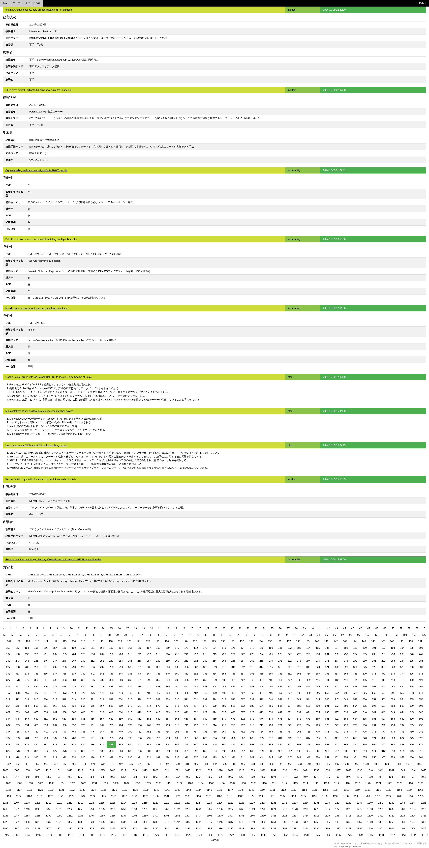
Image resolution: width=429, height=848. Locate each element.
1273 (295, 809)
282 (383, 660)
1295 (102, 815)
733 (393, 725)
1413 (81, 834)
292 (55, 667)
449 (261, 686)
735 (412, 725)
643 (393, 712)
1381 (166, 828)
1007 (16, 770)
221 (233, 654)
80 (205, 634)
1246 (5, 809)
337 (55, 673)
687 (383, 718)
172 (196, 647)
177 (243, 647)
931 (139, 757)
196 (421, 647)
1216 (112, 802)
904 (309, 751)
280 (365, 660)
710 (177, 725)
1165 (420, 789)
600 (412, 705)
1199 (356, 796)
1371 (59, 828)
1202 (388, 796)
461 (374, 686)
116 (92, 641)
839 (121, 744)
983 (206, 764)
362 (290, 673)
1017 (123, 770)
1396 (327, 828)
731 (374, 725)
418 (393, 680)
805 (224, 738)
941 (233, 757)
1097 (126, 783)
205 (83, 654)
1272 (284, 809)
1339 (144, 822)
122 (148, 641)
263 (205, 660)
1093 (83, 783)
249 (74, 660)
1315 (316, 815)
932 (149, 757)
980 (178, 764)
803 (205, 738)
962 (9, 764)
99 (358, 634)
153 (17, 647)
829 (27, 744)
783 (18, 738)
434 (121, 686)
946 (280, 757)
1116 (326, 783)
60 (45, 634)
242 (8, 660)
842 (149, 744)
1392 (284, 828)
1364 (413, 822)
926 (92, 757)
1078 (348, 776)
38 (296, 628)
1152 (283, 789)
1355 (316, 822)
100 (367, 634)
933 (158, 757)
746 (92, 731)
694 (27, 725)
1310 (263, 815)
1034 (305, 770)
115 (83, 641)
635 (318, 712)
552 (383, 699)
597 (383, 705)
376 (421, 673)
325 (365, 667)
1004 (409, 764)
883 (111, 751)
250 (83, 660)
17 (127, 628)
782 (8, 738)
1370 (48, 828)
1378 (134, 828)
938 (205, 757)
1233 (295, 802)
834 (74, 744)
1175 (103, 796)
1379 (144, 828)
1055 (102, 776)
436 (139, 686)
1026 (220, 770)
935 (177, 757)
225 (271, 654)
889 (168, 751)
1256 (112, 809)
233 (346, 654)
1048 (26, 776)
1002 (387, 764)
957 (383, 757)
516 (46, 699)
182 (290, 647)
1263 (187, 809)
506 (374, 692)
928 (111, 757)
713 (205, 725)
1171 (61, 796)
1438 (349, 834)
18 (135, 628)
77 (181, 634)
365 (318, 673)
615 (130, 712)
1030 (262, 770)
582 (243, 705)
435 (130, 686)
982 (196, 764)
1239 (359, 802)
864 (355, 744)
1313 (295, 815)
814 (308, 738)
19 (143, 628)
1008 (27, 770)
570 (130, 705)
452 (290, 686)
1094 (94, 783)
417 (383, 680)
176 (233, 647)
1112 (284, 783)
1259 (144, 809)
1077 (338, 776)
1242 (391, 802)
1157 (336, 789)
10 (71, 628)
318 (299, 667)
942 (243, 757)
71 (133, 634)
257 (149, 660)
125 (176, 641)
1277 (338, 809)
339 (74, 673)
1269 (252, 809)
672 (243, 718)
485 (177, 692)
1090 (51, 783)
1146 (219, 789)
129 (214, 641)
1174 (92, 796)
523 (111, 699)
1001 (376, 764)
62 (61, 634)
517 (55, 699)
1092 (73, 783)
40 (312, 628)
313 (252, 667)
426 (46, 686)
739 (27, 731)
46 (360, 628)
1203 (399, 796)
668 (205, 718)
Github (422, 3)
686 (374, 718)
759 (214, 731)
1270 (262, 809)
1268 (241, 809)
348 (158, 673)
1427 (231, 834)
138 (298, 641)
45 (352, 628)
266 (233, 660)
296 (93, 667)
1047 (16, 776)
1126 (8, 789)
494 (262, 692)
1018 (134, 770)
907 (337, 751)
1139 (145, 789)
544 (308, 699)
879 (74, 751)
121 (139, 641)
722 (290, 725)
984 (215, 764)
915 (412, 751)
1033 (295, 770)
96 (334, 634)
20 (151, 628)
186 (327, 647)
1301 (166, 815)
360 (271, 673)
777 (383, 731)
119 (120, 641)
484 (168, 692)
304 (168, 667)
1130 (50, 789)
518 (64, 699)
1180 (156, 796)
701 (93, 725)
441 (186, 686)
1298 (134, 815)
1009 (37, 770)
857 (290, 744)
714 (214, 725)
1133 (82, 789)
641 (374, 712)
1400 (370, 828)
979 (168, 764)
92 (302, 634)
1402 (391, 828)
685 (365, 718)
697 (55, 725)
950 (318, 757)
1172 (71, 796)
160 (83, 647)
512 (8, 699)
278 (346, 660)
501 (327, 692)
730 (365, 725)
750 (130, 731)
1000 (366, 764)
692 (8, 725)
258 (158, 660)
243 (17, 660)
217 (196, 654)
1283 (402, 809)
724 (308, 725)
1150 (262, 789)
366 (327, 673)
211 (139, 654)
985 (225, 764)
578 (205, 705)
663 (158, 718)
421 (421, 680)
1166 (8, 796)
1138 (135, 789)
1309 (252, 815)
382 (55, 680)
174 (214, 647)
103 (395, 634)
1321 (380, 815)
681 (327, 718)
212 (149, 654)
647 (8, 718)
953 (346, 757)
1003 (398, 764)
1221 (166, 802)
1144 (198, 789)
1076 (327, 776)
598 (393, 705)
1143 (188, 789)
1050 (48, 776)
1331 (59, 822)
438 (158, 686)
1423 (188, 834)
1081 (380, 776)
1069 (252, 776)
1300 (155, 815)
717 (243, 725)
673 (252, 718)
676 (280, 718)
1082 (391, 776)
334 (27, 673)
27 (207, 628)
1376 (112, 828)
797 (149, 738)
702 (102, 725)
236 (374, 654)
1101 (169, 783)
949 (308, 757)
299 (121, 667)
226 (280, 654)
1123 (399, 783)
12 (87, 628)
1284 (413, 809)
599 (402, 705)
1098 (137, 783)
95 (326, 634)
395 (177, 680)
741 (46, 731)
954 (355, 757)
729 (355, 725)
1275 (316, 809)
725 (318, 725)
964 (27, 764)
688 (393, 718)
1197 (335, 796)
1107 (232, 783)
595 (365, 705)
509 (402, 692)
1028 (241, 770)
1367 (16, 828)
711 (186, 725)
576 (186, 705)
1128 (29, 789)
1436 (327, 834)
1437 (338, 834)
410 (318, 680)
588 (299, 705)
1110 (264, 783)
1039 (359, 770)
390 (130, 680)
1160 (367, 789)
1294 (91, 815)
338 (64, 673)
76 (173, 634)
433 (111, 686)
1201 (378, 796)
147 (383, 641)
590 (318, 705)
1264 (198, 809)
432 (102, 686)
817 (336, 738)
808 (252, 738)
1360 (370, 822)
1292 (70, 815)
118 (111, 641)
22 (167, 628)
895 (224, 751)
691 (421, 718)
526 (139, 699)
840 (130, 744)
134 (261, 641)
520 (83, 699)
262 (196, 660)
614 (121, 712)
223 (252, 654)
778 (393, 731)
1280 (370, 809)
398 (205, 680)
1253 (80, 809)
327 (383, 667)
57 (20, 634)
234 (355, 654)
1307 (230, 815)
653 (64, 718)
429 (74, 686)
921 (46, 757)
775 (365, 731)
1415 (102, 834)
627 (243, 712)
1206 (5, 802)
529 (168, 699)
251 (92, 660)
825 (412, 738)
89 (278, 634)
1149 (251, 789)
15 (111, 628)
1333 (80, 822)
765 (271, 731)
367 (336, 673)
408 (299, 680)
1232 (284, 802)
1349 (252, 822)
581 (233, 705)
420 (412, 680)
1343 (187, 822)
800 (177, 738)
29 (224, 628)
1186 (219, 796)
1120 (368, 783)
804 (215, 738)
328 (393, 667)
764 (261, 731)
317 (290, 667)
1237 (338, 802)
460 (365, 686)
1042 (391, 770)
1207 (16, 802)
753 (158, 731)
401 (233, 680)
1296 (112, 815)
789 (74, 738)
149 (401, 641)
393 (158, 680)
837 (102, 744)
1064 (198, 776)
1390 (262, 828)
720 (271, 725)
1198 (346, 796)
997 (337, 764)
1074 (305, 776)
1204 (410, 796)
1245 (423, 802)
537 (243, 699)
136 (279, 641)
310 (224, 667)
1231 (273, 802)
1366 (5, 828)
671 (233, 718)
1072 (284, 776)
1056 (112, 776)
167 (149, 647)
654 (74, 718)
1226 (220, 802)
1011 (59, 770)
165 (130, 647)
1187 (229, 796)
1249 (37, 809)
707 (149, 725)
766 (280, 731)
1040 (370, 770)
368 (346, 673)
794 (121, 738)
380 (36, 680)
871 (421, 744)
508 (393, 692)
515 (36, 699)
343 (111, 673)
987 (243, 764)
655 (83, 718)
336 (46, 673)
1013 (80, 770)
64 (77, 634)
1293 (80, 815)
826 (421, 738)
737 (8, 731)
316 (280, 667)
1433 (295, 834)
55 (4, 634)
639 (355, 712)
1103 (190, 783)
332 (8, 673)
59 (37, 634)
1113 (295, 783)
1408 (27, 834)
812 (290, 738)
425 (36, 686)
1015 (102, 770)
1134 (93, 789)
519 (74, 699)
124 (167, 641)
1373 (80, 828)
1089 (40, 783)
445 (224, 686)
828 (17, 744)
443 (205, 686)
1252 (69, 809)
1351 (273, 822)
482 (149, 692)
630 (271, 712)
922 (55, 757)
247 (55, 660)
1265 (209, 809)
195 (412, 647)
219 (214, 654)
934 (168, 757)
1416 (113, 834)
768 (299, 731)
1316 (327, 815)
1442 (392, 834)
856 (280, 744)
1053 (80, 776)
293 (65, 667)
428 (64, 686)
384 (74, 680)
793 (111, 738)
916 (421, 751)
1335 (102, 822)
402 (243, 680)
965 (37, 764)
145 (364, 641)
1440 (370, 834)
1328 (26, 822)
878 (65, 751)
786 (46, 738)
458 (346, 686)
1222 (177, 802)
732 (383, 725)
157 (55, 647)
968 (65, 764)
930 (130, 757)
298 (111, 667)
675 (271, 718)
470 (36, 692)
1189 (251, 796)
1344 (198, 822)
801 (187, 738)
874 (27, 751)
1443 (403, 834)
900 (271, 751)
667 (196, 718)
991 (281, 764)
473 (65, 692)
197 (8, 654)
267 (243, 660)
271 (280, 660)
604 (27, 712)
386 (93, 680)
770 (318, 731)
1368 (26, 828)
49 (384, 628)
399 (215, 680)
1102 (179, 783)
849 (214, 744)
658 (111, 718)
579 (214, 705)
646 (421, 712)
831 (46, 744)
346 (139, 673)
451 (280, 686)
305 (177, 667)
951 (327, 757)
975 (131, 764)
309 (215, 667)
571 (139, 705)
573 (158, 705)
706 (140, 725)
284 (402, 660)
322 (336, 667)
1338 (134, 822)
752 (149, 731)
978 (159, 764)
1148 (240, 789)
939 (214, 757)
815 (318, 738)
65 (85, 634)
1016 (112, 770)
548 (346, 699)
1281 (380, 809)
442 (196, 686)
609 (74, 712)
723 (299, 725)
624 (214, 712)
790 (83, 738)
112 (55, 641)
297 (102, 667)
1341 (166, 822)
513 (17, 699)
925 (83, 757)
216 (186, 654)
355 (224, 673)
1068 (241, 776)
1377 (123, 828)
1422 (177, 834)
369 (355, 673)
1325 (423, 815)
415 (365, 680)
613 (111, 712)
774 (355, 731)
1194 (303, 796)
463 (393, 686)
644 (402, 712)
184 (308, 647)
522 (102, 699)
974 (121, 764)
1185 (208, 796)
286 (421, 660)
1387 (230, 828)
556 (421, 699)
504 (355, 692)
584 (261, 705)
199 (27, 654)
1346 (220, 822)
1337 (123, 822)
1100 (158, 783)
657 (102, 718)
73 (149, 634)
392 (149, 680)
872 (8, 751)
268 (252, 660)
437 (149, 686)
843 (158, 744)
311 (233, 667)
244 (27, 660)
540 (271, 699)
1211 (59, 802)
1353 (295, 822)
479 (121, 692)
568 (111, 705)
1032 (284, 770)
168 (158, 647)
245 (36, 660)
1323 (402, 815)
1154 (304, 789)
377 (8, 680)
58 (28, 634)
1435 (317, 834)
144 (354, 641)
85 (246, 634)
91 (294, 634)
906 (327, 751)
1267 (230, 809)
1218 (134, 802)
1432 (285, 834)
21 (159, 628)
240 (412, 654)
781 (421, 731)
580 (224, 705)
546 (327, 699)
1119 (357, 783)
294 (74, 667)
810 (271, 738)
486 (187, 692)
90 (286, 634)
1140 (156, 789)
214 (168, 654)
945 (271, 757)
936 (186, 757)
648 (17, 718)
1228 (241, 802)
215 (177, 654)
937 (196, 757)
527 (149, 699)
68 (109, 634)
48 (376, 628)
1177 (124, 796)
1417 (124, 834)
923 (64, 757)
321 (327, 667)
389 (121, 680)
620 (177, 712)
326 (374, 667)
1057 (123, 776)
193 (393, 647)
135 (270, 641)
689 (402, 718)
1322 (391, 815)
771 (327, 731)
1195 (314, 796)
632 (290, 712)
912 (383, 751)
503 (346, 692)
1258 (134, 809)
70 (125, 634)
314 (261, 667)
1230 (262, 802)
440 (177, 686)
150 (411, 641)
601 (421, 705)
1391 (273, 828)
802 (196, 738)
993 (300, 764)
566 (92, 705)
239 (402, 654)
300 (130, 667)
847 (196, 744)
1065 (209, 776)
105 (414, 634)
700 (83, 725)
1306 (220, 815)
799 (168, 738)
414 (355, 680)
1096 (115, 783)
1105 (211, 783)
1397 (338, 828)
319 (308, 667)
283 (393, 660)
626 (233, 712)
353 (205, 673)
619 (168, 712)
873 (18, 751)
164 (121, 647)
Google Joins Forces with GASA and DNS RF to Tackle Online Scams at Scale (48, 376)
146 (373, 641)
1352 (284, 822)
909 (355, 751)
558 (17, 705)
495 (271, 692)
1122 (389, 783)
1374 (91, 828)
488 (205, 692)
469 (27, 692)
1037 (338, 770)
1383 (187, 828)
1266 (220, 809)
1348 (241, 822)
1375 (102, 828)
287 (8, 667)
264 (214, 660)
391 (140, 680)
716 (233, 725)
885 (130, 751)
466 (421, 686)
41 (320, 628)
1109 (253, 783)
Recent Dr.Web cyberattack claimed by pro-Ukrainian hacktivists (40, 479)
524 (121, 699)
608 (65, 712)
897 (243, 751)
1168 (29, 796)
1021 (166, 770)
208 (111, 654)
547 (336, 699)
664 (168, 718)
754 (168, 731)
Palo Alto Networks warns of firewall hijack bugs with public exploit (41, 239)
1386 (220, 828)
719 (261, 725)
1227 (230, 802)
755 (177, 731)
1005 (419, 764)
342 (102, 673)
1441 (381, 834)
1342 (177, 822)
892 (196, 751)
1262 (177, 809)
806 (233, 738)
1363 (402, 822)
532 (196, 699)
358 (252, 673)
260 (177, 660)
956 (374, 757)
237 (383, 654)
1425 (209, 834)
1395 (316, 828)
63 (69, 634)
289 (27, 667)
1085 (423, 776)
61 (53, 634)
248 (64, 660)
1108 (243, 783)
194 (402, 647)
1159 (357, 789)
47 (368, 628)
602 (8, 712)
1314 (305, 815)
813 (299, 738)
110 (37, 641)
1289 (37, 815)
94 (318, 634)
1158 (346, 789)
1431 (274, 834)
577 (196, 705)
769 (308, 731)
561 (46, 705)
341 (92, 673)
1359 (359, 822)
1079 (359, 776)
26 (199, 628)
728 (346, 725)
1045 (423, 770)
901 (280, 751)
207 (102, 654)
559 (27, 705)
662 (149, 718)
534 (214, 699)
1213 (80, 802)
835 (83, 744)
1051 (59, 776)
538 (252, 699)
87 (262, 634)
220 (224, 654)
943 (252, 757)
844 (168, 744)
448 (252, 686)
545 (318, 699)
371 (374, 673)
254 (121, 660)
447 (243, 686)
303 (158, 667)
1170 (50, 796)
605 (36, 712)
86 (254, 634)
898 (252, 751)
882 (102, 751)
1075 (316, 776)
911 (374, 751)
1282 (391, 809)
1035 (316, 770)
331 (421, 667)
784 (27, 738)
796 (140, 738)
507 (384, 692)
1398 (348, 828)
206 (93, 654)
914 (402, 751)
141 (326, 641)
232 (336, 654)
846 (186, 744)
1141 (167, 789)
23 (175, 628)
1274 (305, 809)
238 (393, 654)
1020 (155, 770)
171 (186, 647)
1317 (338, 815)
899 (262, 751)
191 (374, 647)
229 (308, 654)
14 (103, 628)
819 (355, 738)
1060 (155, 776)
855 (271, 744)
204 (74, 654)
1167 (18, 796)
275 (318, 660)
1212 (69, 802)
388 (111, 680)
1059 (144, 776)
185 (318, 647)
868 (393, 744)
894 (215, 751)
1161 (378, 789)
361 (280, 673)
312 (243, 667)
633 (299, 712)
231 (327, 654)
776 (374, 731)
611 (93, 712)
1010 (48, 770)
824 (402, 738)
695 (36, 725)
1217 (123, 802)
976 (140, 764)
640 (365, 712)
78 (189, 634)
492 (243, 692)
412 (336, 680)
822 (383, 738)
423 (17, 686)
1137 (124, 789)
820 (365, 738)
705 (130, 725)
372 (383, 673)
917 (8, 757)
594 (355, 705)
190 (365, 647)
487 (196, 692)
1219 (144, 802)
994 (309, 764)
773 (346, 731)
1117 (336, 783)
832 (55, 744)
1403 (402, 828)
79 (197, 634)
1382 (177, 828)
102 (386, 634)
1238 (348, 802)
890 (177, 751)
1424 (199, 834)
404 (262, 680)
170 (177, 647)
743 (64, 731)
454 (308, 686)
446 (233, 686)
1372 (69, 828)
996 (328, 764)
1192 (282, 796)
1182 (177, 796)
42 (328, 628)
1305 (209, 815)
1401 (380, 828)
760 (224, 731)
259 (168, 660)
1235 (316, 802)
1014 (91, 770)
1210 (48, 802)
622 (196, 712)
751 (139, 731)
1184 (198, 796)
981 (187, 764)
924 (74, 757)
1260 (155, 809)
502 (337, 692)
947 (290, 757)
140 (317, 641)
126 (185, 641)
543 (299, 699)
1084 (413, 776)
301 (140, 667)
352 (196, 673)
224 (261, 654)
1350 (262, 822)
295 (83, 667)
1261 (166, 809)
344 (121, 673)
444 (214, 686)
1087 (19, 783)
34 (264, 628)
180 (271, 647)
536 (233, 699)
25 (191, 628)
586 (280, 705)
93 (310, 634)
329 (402, 667)
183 (299, 647)
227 (290, 654)
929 (121, 757)
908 (346, 751)
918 (17, 757)
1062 (177, 776)
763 (252, 731)
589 (308, 705)
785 (36, 738)
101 (377, 634)
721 (280, 725)
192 (383, 647)
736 (421, 725)
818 (346, 738)
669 (214, 718)
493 (252, 692)
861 (327, 744)
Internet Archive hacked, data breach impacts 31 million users (39, 9)
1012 (69, 770)
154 (27, 647)
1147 (230, 789)
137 (289, 641)
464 (402, 686)
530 (177, 699)
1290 (48, 815)
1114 (305, 783)
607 (55, 712)
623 (205, 712)
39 (304, 628)
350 (177, 673)
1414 (92, 834)
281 (374, 660)
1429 (252, 834)
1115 (315, 783)
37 (288, 628)
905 (318, 751)
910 (365, 751)
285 (412, 660)
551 (374, 699)
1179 (145, 796)
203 (65, 654)
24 (183, 628)
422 (8, 686)
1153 (293, 789)
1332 (69, 822)
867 (383, 744)
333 (17, 673)
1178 (134, 796)
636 (327, 712)
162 (102, 647)
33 (256, 628)
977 (149, 764)
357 (243, 673)
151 (420, 641)
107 (9, 641)
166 (139, 647)
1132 (72, 789)
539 (261, 699)
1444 (413, 834)
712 (196, 725)
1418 (134, 834)
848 (205, 744)
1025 (209, 770)
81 (213, 634)
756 (186, 731)
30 (232, 628)
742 (55, 731)
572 (149, 705)
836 (92, 744)
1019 (144, 770)
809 (262, 738)
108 (18, 641)
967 (56, 764)
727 (336, 725)
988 (253, 764)
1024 (198, 770)
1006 (5, 770)
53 (417, 628)
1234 (305, 802)
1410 (49, 834)
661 (139, 718)
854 (261, 744)
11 (79, 628)
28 (215, 628)
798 (158, 738)
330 (412, 667)
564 (74, 705)
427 (55, 686)
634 (308, 712)
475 (83, 692)
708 (158, 725)
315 (271, 667)
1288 (27, 815)
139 (307, 641)
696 (46, 725)
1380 (155, 828)
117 (101, 641)
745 (83, 731)
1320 (370, 815)
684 (355, 718)
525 (130, 699)
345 (130, 673)
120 (129, 641)
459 (355, 686)
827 (8, 744)
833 (64, 744)
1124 (410, 783)
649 (27, 718)
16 (119, 628)
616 (139, 712)
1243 (402, 802)
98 (350, 634)
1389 (252, 828)
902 (290, 751)
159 (74, 647)
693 (18, 725)
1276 (327, 809)
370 (365, 673)
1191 (272, 796)
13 (95, 628)
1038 (348, 770)
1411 (59, 834)
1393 (295, 828)
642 (383, 712)
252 (102, 660)
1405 (423, 828)
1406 (6, 834)
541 (280, 699)
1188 (240, 796)
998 (347, 764)
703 (111, 725)
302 (149, 667)
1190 (261, 796)
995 (318, 764)
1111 (274, 783)
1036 (327, 770)
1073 (295, 776)
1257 (123, 809)
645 (412, 712)
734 (402, 725)
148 (392, 641)
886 (140, 751)
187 (336, 647)
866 (374, 744)
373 (393, 673)
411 (327, 680)
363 (299, 673)
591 (327, 705)
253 (111, 660)
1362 (391, 822)
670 (224, 718)
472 (55, 692)
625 (224, 712)
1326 (5, 822)
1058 (134, 776)
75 (165, 634)
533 (205, 699)
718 (252, 725)
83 (230, 634)
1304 (198, 815)
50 (392, 628)
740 (36, 731)
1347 (230, 822)
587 (290, 705)
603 (18, 712)
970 (84, 764)
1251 (59, 809)
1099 (148, 783)
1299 (145, 815)
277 (336, 660)
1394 (305, 828)
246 (46, 660)
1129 (40, 789)
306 (187, 667)
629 (261, 712)
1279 (359, 809)
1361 (380, 822)
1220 (155, 802)
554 (402, 699)
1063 (187, 776)
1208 (27, 802)
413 (346, 680)
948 (299, 757)
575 (177, 705)
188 (346, 647)
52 (409, 628)
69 (117, 634)
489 (215, 692)
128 (204, 641)
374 (402, 673)
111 (46, 641)
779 (402, 731)
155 (36, 647)
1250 (48, 809)
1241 (380, 802)
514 (27, 699)
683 (346, 718)
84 (238, 634)
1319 (359, 815)
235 (365, 654)
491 (233, 692)
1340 (155, 822)
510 (412, 692)
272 (290, 660)
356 (233, 673)
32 (248, 628)
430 (83, 686)
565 (83, 705)
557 (8, 705)
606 (46, 712)
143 (345, 641)
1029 (252, 770)
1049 (37, 776)
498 (299, 692)
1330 (48, 822)
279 (355, 660)
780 (412, 731)
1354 (305, 822)
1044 (413, 770)
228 (299, 654)
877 (55, 751)
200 (36, 654)
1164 (409, 789)
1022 (177, 770)
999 (356, 764)
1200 (367, 796)
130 (223, 641)
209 (121, 654)
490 (224, 692)
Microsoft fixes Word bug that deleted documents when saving (39, 411)
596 (374, 705)
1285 (423, 809)
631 (280, 712)
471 (46, 692)
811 (280, 738)
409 (309, 680)
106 (424, 634)
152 (8, 647)
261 (186, 660)
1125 (420, 783)
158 (64, 647)
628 (252, 712)
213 (158, 654)
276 (327, 660)
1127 (19, 789)
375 (412, 673)
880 (83, 751)
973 (112, 764)
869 (402, 744)
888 (158, 751)
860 (318, 744)
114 (74, 641)
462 (383, 686)
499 (309, 692)
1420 (156, 834)
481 (140, 692)
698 (65, 725)
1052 (69, 776)
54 (425, 628)
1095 (105, 783)
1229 (252, 802)
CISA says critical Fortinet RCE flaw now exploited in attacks (38, 90)
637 (336, 712)
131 (232, 641)
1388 (241, 828)
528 (158, 699)
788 (65, 738)
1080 (370, 776)
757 (196, 731)
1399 (359, 828)
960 (412, 757)
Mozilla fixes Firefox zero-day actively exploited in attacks (36, 308)
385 (83, 680)
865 (365, 744)
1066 (220, 776)
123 (157, 641)
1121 (378, 783)
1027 (230, 770)
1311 (273, 815)
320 (318, 667)
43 (336, 628)
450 (271, 686)
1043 (402, 770)
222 (243, 654)
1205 (420, 796)
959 (402, 757)
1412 (70, 834)
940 (224, 757)
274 (308, 660)
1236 (327, 802)
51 (401, 628)
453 (299, 686)
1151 (272, 789)
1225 (209, 802)
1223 (187, 802)
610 (83, 712)
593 (346, 705)
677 (290, 718)
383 (65, 680)
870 (412, 744)
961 (421, 757)
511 (421, 692)
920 (36, 757)
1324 (413, 815)
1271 (273, 809)
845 (177, 744)
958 (393, 757)
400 (224, 680)
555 (412, 699)
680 (318, 718)
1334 (91, 822)
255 (130, 660)
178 (252, 647)
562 (55, 705)
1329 (37, 822)
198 (18, 654)
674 (261, 718)
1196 (324, 796)
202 (55, 654)
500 (318, 692)
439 (168, 686)
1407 (17, 834)
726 (327, 725)
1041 (380, 770)
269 (261, 660)
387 (102, 680)
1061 (166, 776)
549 (355, 699)
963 (18, 764)
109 (28, 641)
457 (336, 686)
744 (74, 731)
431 (92, 686)
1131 (61, 789)
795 (130, 738)
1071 (273, 776)
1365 (423, 822)
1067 (230, 776)
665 (177, 718)
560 (36, 705)
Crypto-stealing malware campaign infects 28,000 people (36, 170)
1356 (327, 822)
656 (92, 718)
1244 (413, 802)
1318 (348, 815)
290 (36, 667)
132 (242, 641)
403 (252, 680)
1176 (113, 796)
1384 (198, 828)
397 (196, 680)
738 (17, 731)
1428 (242, 834)
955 (365, 757)
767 (290, 731)
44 (344, 628)
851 (233, 744)
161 (92, 647)
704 (121, 725)
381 (46, 680)
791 (93, 738)
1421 (167, 834)
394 (168, 680)
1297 (123, 815)
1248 (26, 809)
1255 (102, 809)
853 (252, 744)
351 (186, 673)
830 (36, 744)
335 (36, 673)
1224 (198, 802)
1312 (284, 815)
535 (224, 699)
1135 (103, 789)
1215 (102, 802)
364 (308, 673)
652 (55, 718)
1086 (8, 783)
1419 (145, 834)
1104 (200, 783)
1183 (187, 796)
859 (308, 744)
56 (12, 634)
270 (271, 660)
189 (355, 647)
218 (205, 654)
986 (234, 764)
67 (101, 634)
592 (336, 705)
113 (65, 641)
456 (327, 686)
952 (336, 757)
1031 (273, 770)
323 (346, 667)
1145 (209, 789)
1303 (188, 815)
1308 (241, 815)
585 (271, 705)
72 (141, 634)
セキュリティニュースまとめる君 (21, 3)
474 (74, 692)
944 (261, 757)
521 (92, 699)
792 (102, 738)
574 (168, 705)
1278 (348, 809)
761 (233, 731)
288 (18, 667)
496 (280, 692)
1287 (16, 815)
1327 (16, 822)
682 (336, 718)
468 (18, 692)
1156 (325, 789)
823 (393, 738)
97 (342, 634)
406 (280, 680)
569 (121, 705)
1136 (114, 789)
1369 (37, 828)
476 (93, 692)
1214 (91, 802)
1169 (39, 796)
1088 (30, 783)
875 (36, 751)
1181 (166, 796)
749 (121, 731)
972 (103, 764)
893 (205, 751)
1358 (348, 822)
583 (252, 705)
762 (243, 731)
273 (299, 660)
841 (139, 744)
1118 (347, 783)
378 (18, 680)
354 (214, 673)
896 (233, 751)
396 (187, 680)
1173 (82, 796)
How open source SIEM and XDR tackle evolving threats (36, 445)
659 (121, 718)
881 (93, 751)
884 (121, 751)
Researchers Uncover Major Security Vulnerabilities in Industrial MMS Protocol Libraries (53, 559)
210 (130, 654)
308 (205, 667)
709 (168, 725)
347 (149, 673)
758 (205, 731)
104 (405, 634)
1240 (370, 802)
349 (168, 673)
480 (130, 692)
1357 (338, 822)
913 (393, 751)
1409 (38, 834)
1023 (187, 770)
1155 (314, 789)
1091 (62, 783)
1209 (37, 802)
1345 (209, 822)
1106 (222, 783)
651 (46, 718)
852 (243, 744)
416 (374, 680)
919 (27, 757)
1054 (91, 776)
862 (336, 744)
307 (196, 667)
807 (243, 738)
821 (374, 738)
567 (102, 705)
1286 (5, 815)
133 (251, 641)
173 (205, 647)
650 (36, 718)
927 (102, 757)
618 (158, 712)
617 (149, 712)
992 (290, 764)
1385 (209, 828)
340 (83, 673)
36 (280, 628)
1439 (360, 834)
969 (74, 764)
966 (46, 764)
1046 (5, 776)
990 (271, 764)
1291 (59, 815)
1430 (263, 834)
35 (272, 628)
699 (74, 725)
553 (393, 699)
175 (224, 647)
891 (187, 751)
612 (102, 712)
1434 (306, 834)
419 (402, 680)
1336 (112, 822)
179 (261, 647)
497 (290, 692)
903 (299, 751)
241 (421, 654)
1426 (220, 834)
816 (327, 738)
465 (412, 686)
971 (93, 764)
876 (46, 751)
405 (271, 680)
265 (224, 660)
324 (355, 667)
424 (27, 686)
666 (186, 718)
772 (336, 731)
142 (336, 641)
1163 (399, 789)
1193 (293, 796)
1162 (388, 789)
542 (290, 699)
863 (346, 744)
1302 (177, 815)
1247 (16, 809)
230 (318, 654)
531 (186, 699)
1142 (177, 789)
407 (290, 680)
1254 (91, 809)
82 (222, 634)
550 (365, 699)
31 (240, 628)
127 (195, 641)
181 (280, 647)
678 (299, 718)
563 (64, 705)
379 (27, 680)
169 (168, 647)
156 (46, 647)
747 (102, 731)
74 (157, 634)
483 (158, 692)
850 (224, 744)
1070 (262, 776)
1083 (402, 776)
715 (224, 725)
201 (46, 654)
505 (365, 692)
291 (46, 667)
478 (111, 692)
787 (55, 738)
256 (139, 660)
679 (308, 718)
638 (346, 712)
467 (8, 692)
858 (299, 744)
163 (111, 647)
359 (261, 673)
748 (111, 731)
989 (262, 764)
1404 (413, 828)
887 (149, 751)
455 (318, 686)
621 (186, 712)
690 (412, 718)
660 (130, 718)
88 (270, 634)
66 (93, 634)
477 (102, 692)
